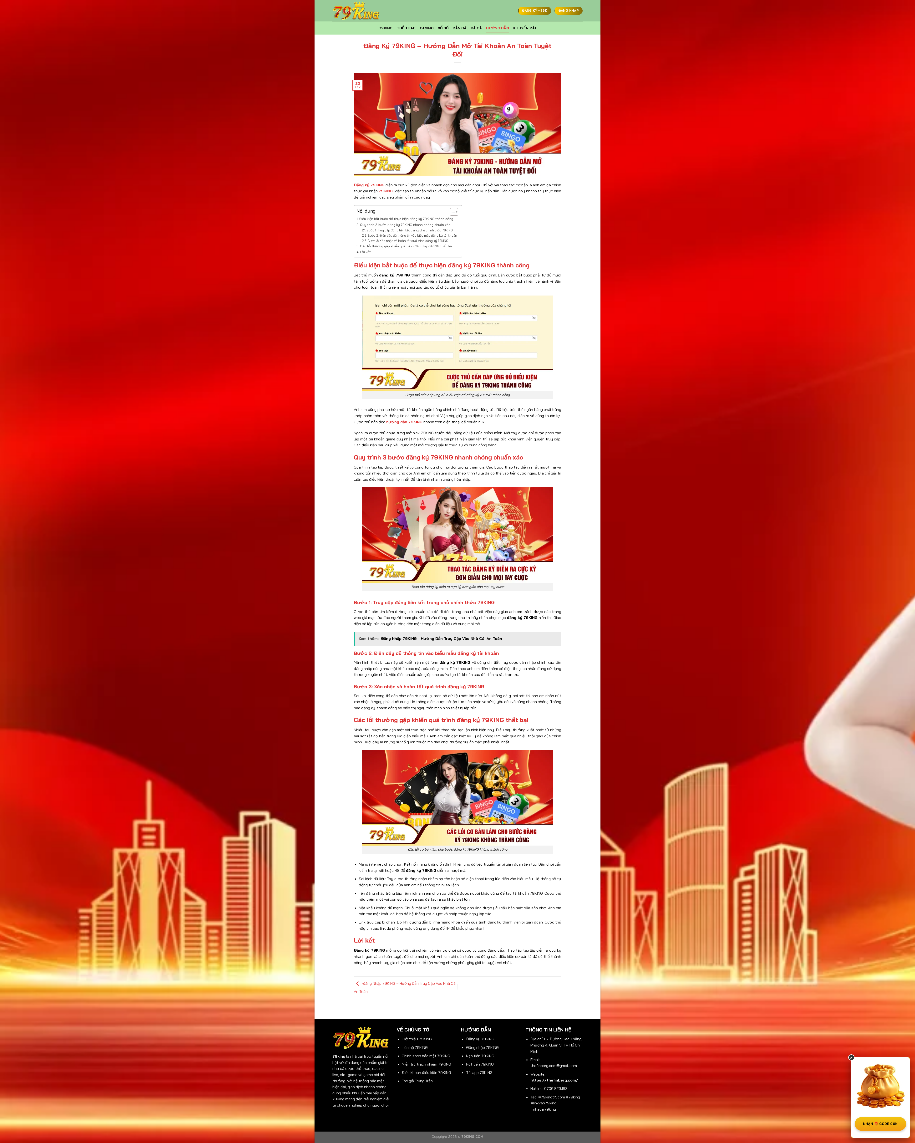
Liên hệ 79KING (415, 1047)
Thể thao (406, 28)
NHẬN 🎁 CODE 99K (880, 1124)
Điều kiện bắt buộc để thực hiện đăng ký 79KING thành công (406, 219)
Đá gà (476, 28)
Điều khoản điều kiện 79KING (426, 1072)
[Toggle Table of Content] (451, 212)
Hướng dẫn (497, 28)
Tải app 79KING (479, 1072)
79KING (386, 28)
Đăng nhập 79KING (482, 1047)
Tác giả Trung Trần (417, 1080)
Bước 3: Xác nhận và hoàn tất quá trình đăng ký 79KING (408, 241)
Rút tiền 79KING (480, 1064)
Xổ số (443, 28)
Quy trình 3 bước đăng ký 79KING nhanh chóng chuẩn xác (405, 225)
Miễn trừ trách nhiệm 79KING (426, 1064)
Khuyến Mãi (524, 28)
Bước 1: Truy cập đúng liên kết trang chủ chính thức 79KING (409, 230)
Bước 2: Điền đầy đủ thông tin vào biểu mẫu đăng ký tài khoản (412, 235)
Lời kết (365, 252)
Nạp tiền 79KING (480, 1055)
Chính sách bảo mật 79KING (426, 1055)
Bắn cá (459, 28)
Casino (427, 28)
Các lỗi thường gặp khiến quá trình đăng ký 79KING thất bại (406, 246)
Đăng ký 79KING (480, 1038)
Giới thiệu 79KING (417, 1038)
